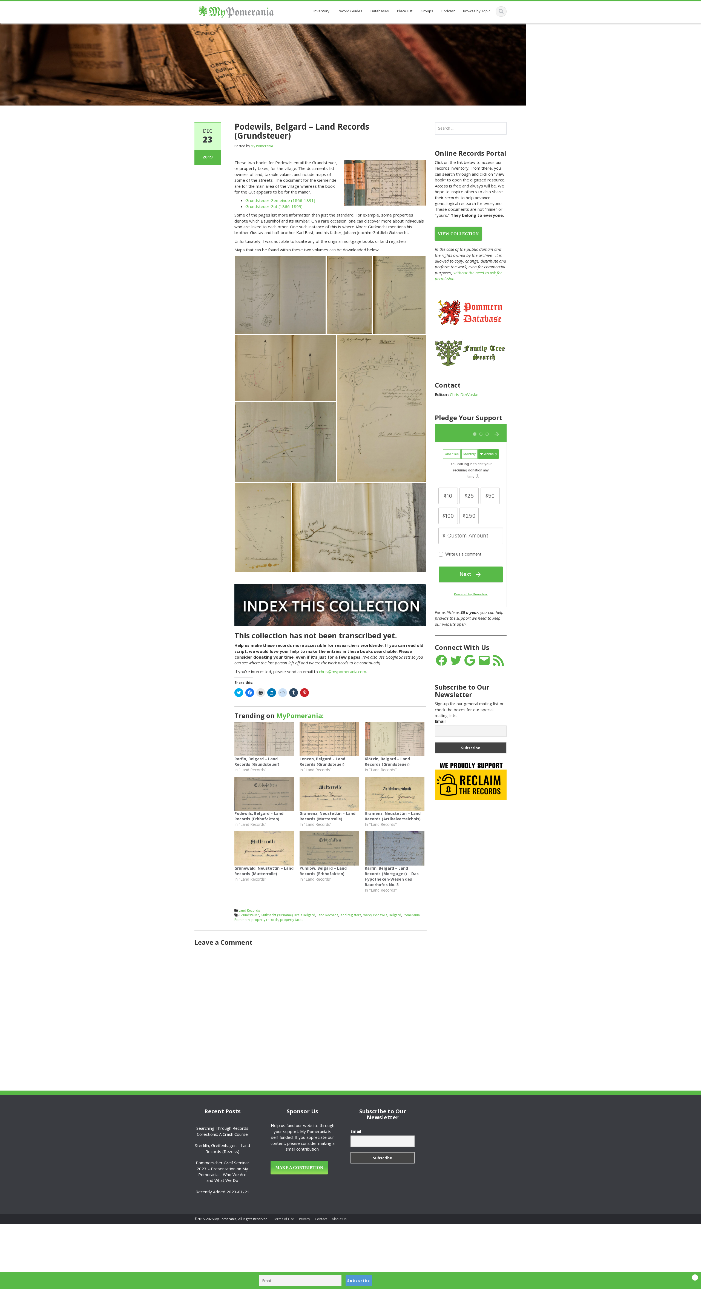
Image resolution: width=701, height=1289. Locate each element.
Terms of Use (283, 1219)
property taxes (291, 919)
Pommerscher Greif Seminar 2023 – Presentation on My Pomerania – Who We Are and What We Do (222, 1171)
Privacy (304, 1219)
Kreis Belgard (304, 915)
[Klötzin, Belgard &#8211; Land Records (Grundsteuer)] (394, 739)
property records (264, 919)
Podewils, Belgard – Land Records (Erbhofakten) (258, 816)
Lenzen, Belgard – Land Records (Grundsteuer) (322, 761)
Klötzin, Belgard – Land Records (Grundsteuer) (387, 761)
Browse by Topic (476, 10)
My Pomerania (262, 146)
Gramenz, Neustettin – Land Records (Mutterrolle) (327, 816)
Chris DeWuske (464, 394)
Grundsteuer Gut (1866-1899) (274, 206)
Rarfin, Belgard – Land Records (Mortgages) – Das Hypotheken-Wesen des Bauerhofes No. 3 (392, 876)
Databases (379, 10)
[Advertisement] (476, 890)
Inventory (321, 10)
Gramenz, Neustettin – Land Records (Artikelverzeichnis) (393, 816)
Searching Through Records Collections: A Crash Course (222, 1131)
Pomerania (411, 915)
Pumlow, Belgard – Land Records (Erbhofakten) (323, 871)
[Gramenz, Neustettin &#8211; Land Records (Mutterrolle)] (329, 794)
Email (440, 721)
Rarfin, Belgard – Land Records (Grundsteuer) (256, 761)
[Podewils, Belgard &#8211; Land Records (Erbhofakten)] (264, 794)
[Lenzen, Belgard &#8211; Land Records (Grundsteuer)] (329, 739)
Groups (427, 10)
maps (367, 915)
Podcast (448, 10)
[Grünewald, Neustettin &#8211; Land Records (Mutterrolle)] (264, 848)
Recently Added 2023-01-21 (222, 1191)
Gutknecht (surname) (277, 915)
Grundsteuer (249, 915)
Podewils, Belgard (387, 915)
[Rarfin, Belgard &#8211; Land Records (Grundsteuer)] (264, 739)
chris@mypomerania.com (342, 671)
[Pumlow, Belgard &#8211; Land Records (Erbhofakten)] (329, 848)
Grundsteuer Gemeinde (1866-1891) (280, 200)
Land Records (249, 910)
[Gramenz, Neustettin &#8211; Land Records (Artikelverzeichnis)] (394, 794)
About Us (339, 1219)
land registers (350, 915)
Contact (321, 1219)
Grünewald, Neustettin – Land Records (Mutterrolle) (264, 871)
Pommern (242, 919)
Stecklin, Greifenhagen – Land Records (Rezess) (222, 1148)
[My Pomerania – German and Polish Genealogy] (236, 11)
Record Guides (350, 10)
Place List (404, 10)
